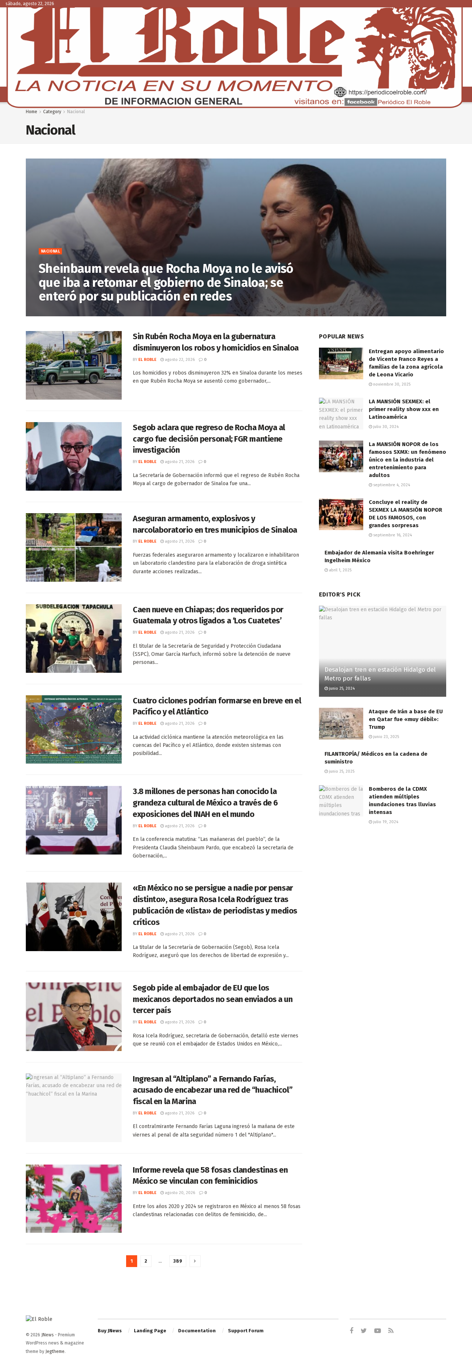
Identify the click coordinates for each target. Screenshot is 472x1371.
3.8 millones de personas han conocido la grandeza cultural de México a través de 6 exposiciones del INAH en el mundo (205, 802)
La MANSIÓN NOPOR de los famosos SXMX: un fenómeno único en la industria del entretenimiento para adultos (407, 460)
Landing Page (150, 1330)
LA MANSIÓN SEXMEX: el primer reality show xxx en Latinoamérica (404, 409)
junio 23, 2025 (385, 736)
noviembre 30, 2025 (391, 384)
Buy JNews (110, 1330)
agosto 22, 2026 (85, 312)
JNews (47, 1334)
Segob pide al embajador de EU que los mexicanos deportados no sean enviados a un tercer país (213, 999)
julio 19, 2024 (385, 822)
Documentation (197, 1330)
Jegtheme (55, 1351)
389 (177, 1261)
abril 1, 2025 (339, 570)
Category (52, 111)
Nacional (76, 111)
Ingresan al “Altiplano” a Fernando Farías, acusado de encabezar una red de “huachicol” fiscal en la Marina (212, 1090)
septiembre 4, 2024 (391, 485)
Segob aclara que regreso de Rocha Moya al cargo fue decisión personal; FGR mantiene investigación (209, 438)
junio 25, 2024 (341, 688)
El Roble (53, 312)
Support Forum (246, 1330)
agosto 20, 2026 (179, 1192)
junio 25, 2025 (341, 771)
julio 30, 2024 (385, 426)
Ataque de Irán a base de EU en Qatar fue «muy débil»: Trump (406, 719)
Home (31, 111)
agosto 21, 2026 (179, 461)
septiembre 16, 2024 (392, 535)
